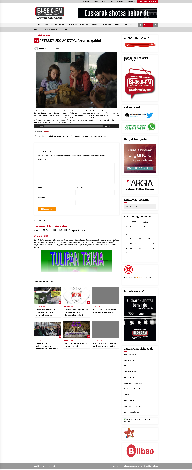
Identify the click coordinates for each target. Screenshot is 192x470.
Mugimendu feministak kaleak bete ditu (75, 344)
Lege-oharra (117, 466)
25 (131, 248)
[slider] (115, 126)
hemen (46, 131)
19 (135, 244)
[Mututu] (110, 126)
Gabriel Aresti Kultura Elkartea (134, 389)
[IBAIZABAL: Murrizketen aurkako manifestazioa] (105, 329)
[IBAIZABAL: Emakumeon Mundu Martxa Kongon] (105, 295)
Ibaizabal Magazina (42, 35)
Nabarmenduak (60, 226)
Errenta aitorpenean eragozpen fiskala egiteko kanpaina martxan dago (45, 312)
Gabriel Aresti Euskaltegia (95, 136)
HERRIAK (82, 25)
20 (140, 244)
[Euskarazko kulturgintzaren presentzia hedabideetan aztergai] (47, 329)
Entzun (111, 1)
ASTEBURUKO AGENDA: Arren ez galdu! (70, 41)
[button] (140, 25)
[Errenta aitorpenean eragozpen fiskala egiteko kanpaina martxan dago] (47, 295)
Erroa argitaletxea (130, 372)
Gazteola (127, 395)
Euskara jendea (129, 377)
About (155, 466)
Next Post (38, 221)
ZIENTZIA (58, 25)
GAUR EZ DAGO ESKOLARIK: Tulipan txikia (60, 230)
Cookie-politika (146, 466)
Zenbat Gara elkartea (131, 412)
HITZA (38, 25)
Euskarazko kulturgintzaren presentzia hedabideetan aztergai (47, 346)
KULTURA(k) (71, 25)
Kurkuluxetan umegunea (132, 406)
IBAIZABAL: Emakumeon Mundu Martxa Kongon (105, 311)
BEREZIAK (117, 25)
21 (144, 244)
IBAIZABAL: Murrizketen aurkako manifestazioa (105, 344)
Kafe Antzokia (129, 400)
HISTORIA (93, 25)
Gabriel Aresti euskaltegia (133, 383)
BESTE (127, 25)
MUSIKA (47, 25)
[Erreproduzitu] (37, 126)
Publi (103, 1)
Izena (41, 187)
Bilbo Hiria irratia (130, 366)
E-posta (80, 187)
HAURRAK (105, 25)
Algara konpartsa (130, 354)
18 (131, 244)
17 (126, 244)
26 (135, 248)
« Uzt (125, 259)
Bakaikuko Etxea (129, 360)
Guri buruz (86, 1)
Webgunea (42, 198)
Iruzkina (42, 160)
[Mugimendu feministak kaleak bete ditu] (76, 329)
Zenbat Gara (139, 277)
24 (126, 248)
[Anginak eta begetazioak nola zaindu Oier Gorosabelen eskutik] (76, 295)
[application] (76, 126)
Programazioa (131, 1)
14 (144, 239)
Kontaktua (120, 1)
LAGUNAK (96, 1)
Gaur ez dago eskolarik (43, 226)
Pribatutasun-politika (131, 466)
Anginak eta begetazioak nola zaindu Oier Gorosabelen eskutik (76, 312)
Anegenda (78, 136)
